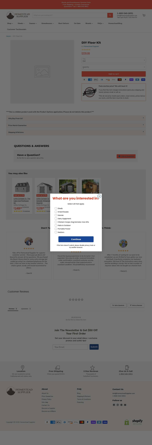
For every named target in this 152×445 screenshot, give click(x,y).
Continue (76, 239)
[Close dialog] (99, 196)
